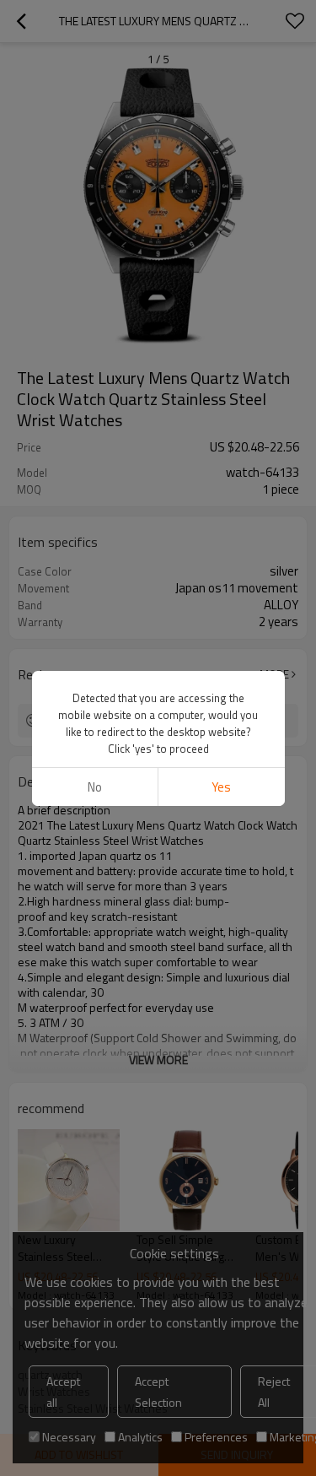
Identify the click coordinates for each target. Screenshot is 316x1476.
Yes (221, 787)
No (95, 787)
